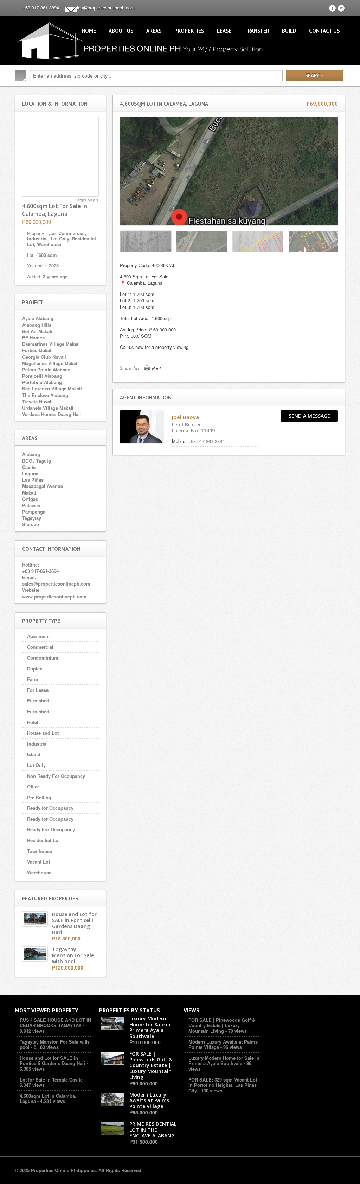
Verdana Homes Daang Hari (52, 414)
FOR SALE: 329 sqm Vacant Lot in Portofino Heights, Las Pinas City (222, 1085)
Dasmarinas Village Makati (51, 343)
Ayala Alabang (37, 318)
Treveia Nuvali (37, 401)
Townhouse (39, 851)
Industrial (37, 743)
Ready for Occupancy (50, 808)
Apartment (38, 636)
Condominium (42, 657)
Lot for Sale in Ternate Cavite (51, 1079)
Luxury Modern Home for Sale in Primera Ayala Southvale (223, 1060)
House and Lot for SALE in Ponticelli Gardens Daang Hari (52, 1060)
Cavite (29, 467)
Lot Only (36, 765)
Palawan (31, 505)
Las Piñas (33, 479)
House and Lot (43, 732)
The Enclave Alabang (45, 395)
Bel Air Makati (37, 331)
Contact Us (324, 30)
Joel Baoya (185, 417)
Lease (224, 30)
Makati (29, 492)
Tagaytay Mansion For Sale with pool (54, 1044)
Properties (189, 30)
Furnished (38, 700)
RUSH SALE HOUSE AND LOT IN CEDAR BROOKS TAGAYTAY (55, 1023)
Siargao (30, 524)
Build (289, 30)
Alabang (31, 454)
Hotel (32, 722)
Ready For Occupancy (51, 829)
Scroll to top (330, 1170)
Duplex (34, 668)
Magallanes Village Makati (50, 363)
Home (89, 30)
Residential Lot (43, 840)
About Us (121, 30)
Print (156, 368)
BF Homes (33, 337)
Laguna (30, 473)
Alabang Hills (36, 325)
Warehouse (39, 872)
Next (333, 241)
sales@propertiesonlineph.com (103, 7)
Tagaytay (31, 518)
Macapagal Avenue (42, 486)
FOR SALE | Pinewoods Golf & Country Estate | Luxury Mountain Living (221, 1025)
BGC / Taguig (36, 460)
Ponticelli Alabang (42, 375)
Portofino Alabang (42, 382)
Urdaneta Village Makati (47, 407)
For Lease (38, 690)
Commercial (40, 646)
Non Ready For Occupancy (56, 776)
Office (33, 786)
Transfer (256, 30)
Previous (124, 241)
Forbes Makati (37, 350)
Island (33, 754)
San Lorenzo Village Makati (52, 388)
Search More (337, 90)
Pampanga (33, 511)
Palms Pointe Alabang (46, 369)
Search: (20, 75)
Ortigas (30, 499)
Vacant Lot (38, 861)
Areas (154, 30)
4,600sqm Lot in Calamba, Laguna (48, 1098)
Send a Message (309, 415)
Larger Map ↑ (87, 200)
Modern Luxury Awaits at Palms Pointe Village (223, 1044)
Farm (32, 679)
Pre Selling (39, 797)
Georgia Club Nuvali (44, 356)
